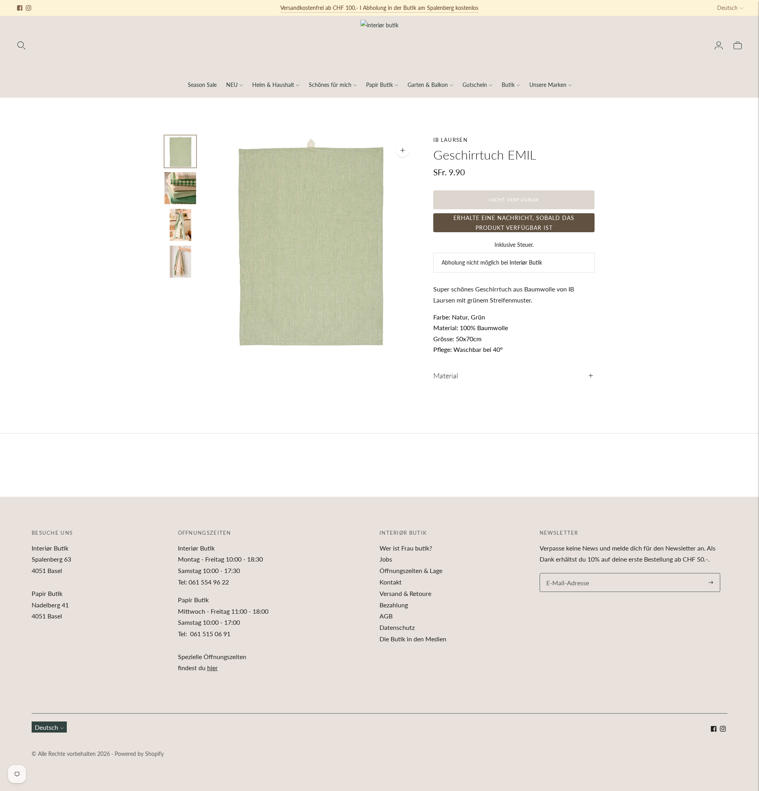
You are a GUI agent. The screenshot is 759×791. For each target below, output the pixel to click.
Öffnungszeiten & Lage (411, 570)
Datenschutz (397, 627)
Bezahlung (394, 605)
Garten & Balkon (428, 84)
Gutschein (475, 84)
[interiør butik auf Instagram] (28, 8)
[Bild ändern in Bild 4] (180, 262)
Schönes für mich (330, 84)
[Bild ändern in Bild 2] (180, 188)
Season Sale (202, 84)
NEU (232, 84)
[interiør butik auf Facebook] (20, 8)
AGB (386, 616)
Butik (508, 84)
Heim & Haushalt (273, 84)
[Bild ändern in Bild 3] (180, 225)
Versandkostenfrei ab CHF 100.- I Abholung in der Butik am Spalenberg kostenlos (379, 7)
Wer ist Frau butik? (406, 548)
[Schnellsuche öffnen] (21, 45)
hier (212, 667)
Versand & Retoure (405, 593)
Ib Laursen (450, 140)
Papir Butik (379, 84)
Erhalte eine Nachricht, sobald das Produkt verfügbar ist (513, 222)
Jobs (386, 559)
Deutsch (727, 7)
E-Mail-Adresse (566, 573)
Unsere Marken (547, 84)
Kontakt (391, 582)
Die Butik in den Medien (413, 639)
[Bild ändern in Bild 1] (180, 151)
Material (445, 375)
